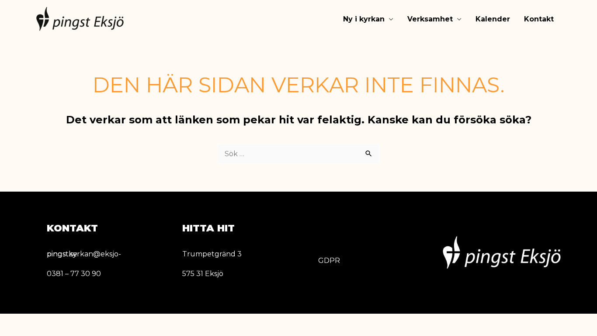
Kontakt (539, 19)
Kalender (493, 19)
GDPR (329, 260)
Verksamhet (430, 19)
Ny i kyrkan (364, 19)
